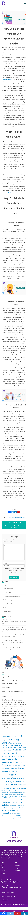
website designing (11, 815)
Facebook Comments (9, 541)
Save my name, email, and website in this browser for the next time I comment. (14, 570)
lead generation (17, 425)
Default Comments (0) (9, 539)
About (2, 865)
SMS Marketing (7, 600)
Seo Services (5, 808)
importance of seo (22, 794)
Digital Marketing (8, 588)
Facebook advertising (5, 792)
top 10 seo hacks (19, 810)
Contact (3, 870)
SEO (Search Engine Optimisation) (12, 596)
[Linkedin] (15, 512)
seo (9, 802)
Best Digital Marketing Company (13, 739)
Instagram (17, 867)
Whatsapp (17, 870)
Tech (4, 607)
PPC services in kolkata (10, 798)
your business (11, 344)
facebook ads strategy (22, 790)
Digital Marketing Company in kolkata (13, 778)
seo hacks (10, 805)
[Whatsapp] (13, 841)
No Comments (20, 49)
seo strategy (11, 808)
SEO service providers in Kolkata (18, 805)
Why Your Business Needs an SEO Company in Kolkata (12, 648)
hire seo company (15, 794)
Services (3, 873)
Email (16, 862)
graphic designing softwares (7, 794)
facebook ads (4, 790)
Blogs (12, 47)
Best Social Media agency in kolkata (16, 517)
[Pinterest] (18, 512)
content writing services (12, 768)
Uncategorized (7, 611)
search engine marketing (12, 800)
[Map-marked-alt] (20, 841)
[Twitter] (12, 512)
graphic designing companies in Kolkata (17, 792)
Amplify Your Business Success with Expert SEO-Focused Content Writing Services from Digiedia (14, 621)
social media (16, 808)
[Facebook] (9, 512)
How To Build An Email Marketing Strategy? (14, 526)
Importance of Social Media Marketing (11, 796)
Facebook (17, 865)
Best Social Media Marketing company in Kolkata (12, 762)
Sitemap (18, 904)
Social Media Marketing (19, 47)
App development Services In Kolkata (11, 736)
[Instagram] (10, 841)
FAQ (2, 868)
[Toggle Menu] (25, 3)
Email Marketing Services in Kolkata (16, 788)
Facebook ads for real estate (13, 790)
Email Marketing (7, 592)
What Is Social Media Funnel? (14, 522)
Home (2, 862)
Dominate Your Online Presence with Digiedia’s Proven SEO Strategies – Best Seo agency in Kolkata (14, 629)
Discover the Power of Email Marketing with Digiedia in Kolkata (13, 635)
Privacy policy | (12, 904)
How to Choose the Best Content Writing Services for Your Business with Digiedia (12, 642)
